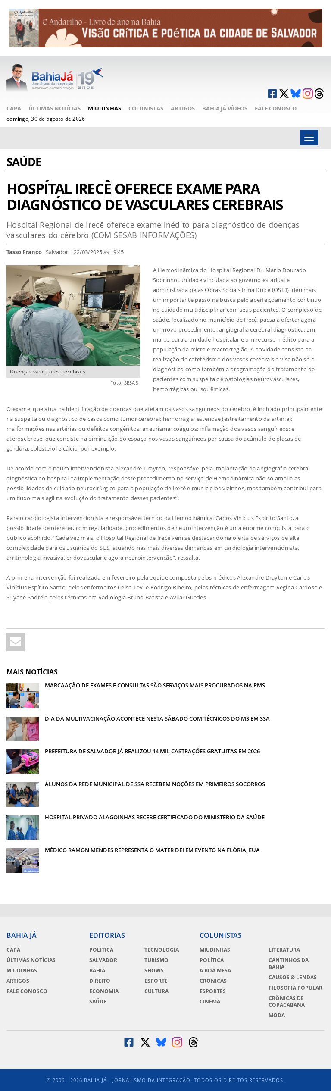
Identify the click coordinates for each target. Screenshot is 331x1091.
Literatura (284, 950)
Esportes (213, 991)
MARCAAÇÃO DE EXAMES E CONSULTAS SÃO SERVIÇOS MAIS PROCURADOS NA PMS (155, 685)
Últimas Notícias (54, 108)
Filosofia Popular (295, 987)
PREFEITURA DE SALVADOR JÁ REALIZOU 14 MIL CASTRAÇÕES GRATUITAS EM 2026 (152, 751)
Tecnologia (161, 950)
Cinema (210, 1001)
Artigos (183, 108)
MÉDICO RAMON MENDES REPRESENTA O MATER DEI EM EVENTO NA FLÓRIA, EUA (152, 849)
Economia (104, 991)
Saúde (23, 162)
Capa (13, 108)
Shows (154, 970)
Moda (277, 1015)
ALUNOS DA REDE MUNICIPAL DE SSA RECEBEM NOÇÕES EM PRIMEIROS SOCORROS (155, 784)
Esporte (156, 981)
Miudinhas (104, 108)
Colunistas (145, 108)
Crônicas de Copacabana (287, 1002)
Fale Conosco (276, 108)
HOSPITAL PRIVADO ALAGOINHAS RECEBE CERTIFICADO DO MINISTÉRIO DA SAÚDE (155, 817)
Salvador (103, 960)
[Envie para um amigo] (15, 642)
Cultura (156, 991)
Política (101, 950)
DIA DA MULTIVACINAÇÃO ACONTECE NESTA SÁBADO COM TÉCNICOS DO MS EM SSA (157, 718)
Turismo (156, 960)
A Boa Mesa (215, 970)
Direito (99, 981)
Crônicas (213, 981)
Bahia (97, 970)
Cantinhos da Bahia (289, 964)
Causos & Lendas (293, 977)
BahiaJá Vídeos (224, 108)
